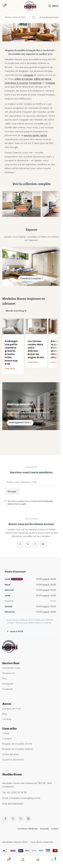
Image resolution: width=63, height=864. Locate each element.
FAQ (4, 678)
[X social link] (28, 544)
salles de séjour (42, 78)
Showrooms (8, 673)
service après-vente (35, 135)
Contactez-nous (11, 668)
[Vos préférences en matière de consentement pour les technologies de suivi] (55, 859)
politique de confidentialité (30, 501)
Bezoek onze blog (15, 310)
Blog (4, 713)
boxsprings (35, 82)
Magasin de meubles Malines (17, 749)
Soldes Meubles (10, 754)
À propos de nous (11, 708)
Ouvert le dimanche (13, 759)
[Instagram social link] (35, 544)
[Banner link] (31, 32)
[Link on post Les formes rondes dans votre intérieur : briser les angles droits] (36, 326)
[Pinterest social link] (43, 544)
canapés (28, 75)
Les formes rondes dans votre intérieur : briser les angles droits (36, 349)
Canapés (7, 738)
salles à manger (24, 78)
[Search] (33, 17)
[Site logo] (30, 5)
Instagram (7, 683)
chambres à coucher (16, 82)
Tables (5, 733)
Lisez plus (10, 368)
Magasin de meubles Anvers (17, 743)
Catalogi (6, 719)
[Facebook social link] (20, 544)
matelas (50, 82)
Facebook (7, 689)
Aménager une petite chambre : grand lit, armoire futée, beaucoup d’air (11, 352)
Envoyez (12, 491)
